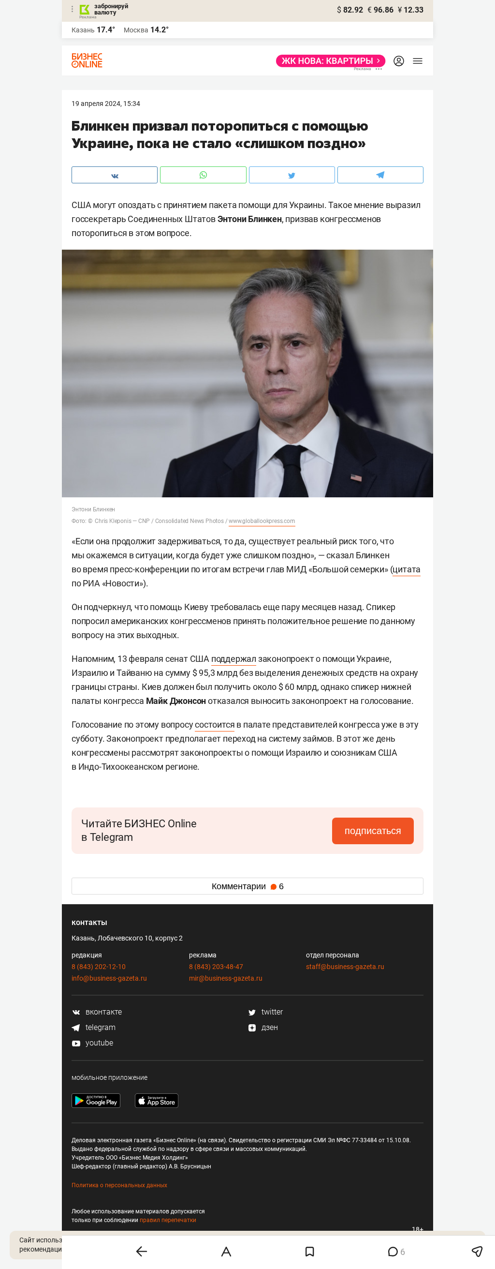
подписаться (373, 830)
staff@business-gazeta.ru (345, 966)
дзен (269, 1027)
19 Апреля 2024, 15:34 (106, 103)
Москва (136, 30)
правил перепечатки (168, 1220)
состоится (214, 724)
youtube (98, 1042)
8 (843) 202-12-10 (99, 966)
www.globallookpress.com (262, 521)
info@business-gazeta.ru (109, 978)
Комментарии (248, 886)
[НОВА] (328, 61)
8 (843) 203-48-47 (216, 966)
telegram (100, 1027)
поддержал (233, 659)
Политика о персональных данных (119, 1185)
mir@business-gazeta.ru (225, 978)
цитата (407, 569)
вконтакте (103, 1011)
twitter (271, 1011)
